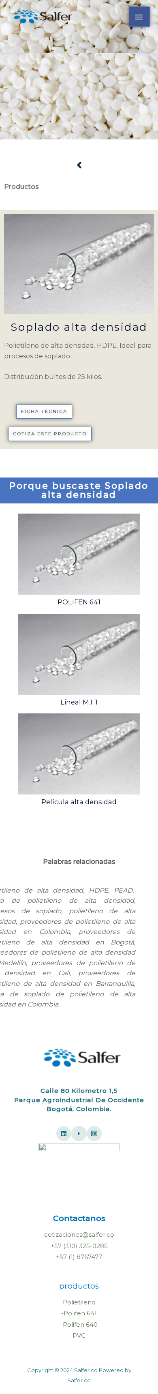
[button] (44, 412)
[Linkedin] (64, 1133)
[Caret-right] (79, 1133)
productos (79, 1286)
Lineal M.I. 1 (79, 702)
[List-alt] (94, 1133)
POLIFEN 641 (79, 602)
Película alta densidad (79, 802)
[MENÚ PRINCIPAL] (139, 16)
